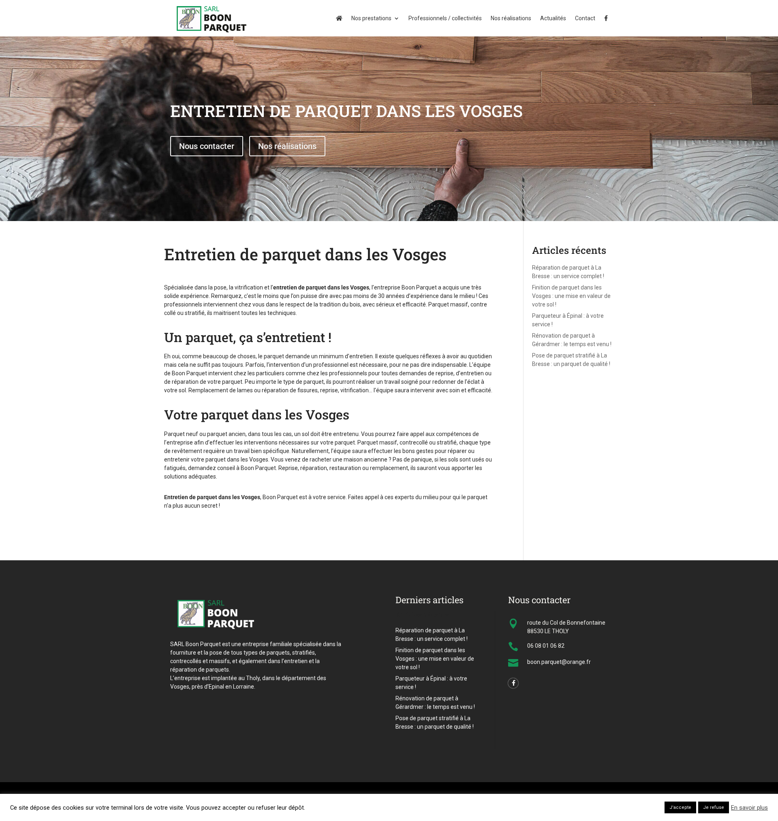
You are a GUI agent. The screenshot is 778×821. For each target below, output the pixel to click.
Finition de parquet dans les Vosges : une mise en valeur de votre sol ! (571, 296)
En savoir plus (749, 807)
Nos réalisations (511, 18)
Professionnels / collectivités (445, 18)
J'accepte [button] (680, 807)
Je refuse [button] (713, 807)
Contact (585, 18)
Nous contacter (206, 146)
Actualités (553, 18)
